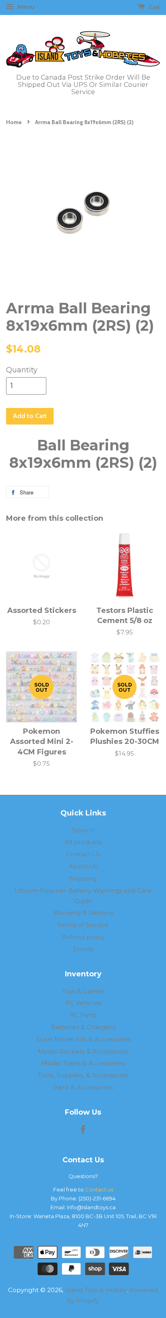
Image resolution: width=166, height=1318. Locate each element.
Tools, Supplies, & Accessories (83, 1075)
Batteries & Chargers (83, 1027)
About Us (83, 866)
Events (83, 949)
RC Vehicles (83, 1003)
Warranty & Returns (83, 913)
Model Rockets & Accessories (83, 1051)
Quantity (21, 369)
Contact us (99, 1189)
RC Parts (83, 1015)
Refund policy (83, 937)
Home (14, 122)
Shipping (83, 878)
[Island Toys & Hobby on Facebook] (83, 1130)
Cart (154, 7)
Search (83, 830)
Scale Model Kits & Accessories (83, 1039)
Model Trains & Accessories (83, 1063)
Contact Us (83, 854)
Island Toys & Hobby (96, 1290)
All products (83, 842)
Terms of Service (83, 925)
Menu (25, 7)
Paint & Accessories (83, 1087)
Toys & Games (83, 991)
